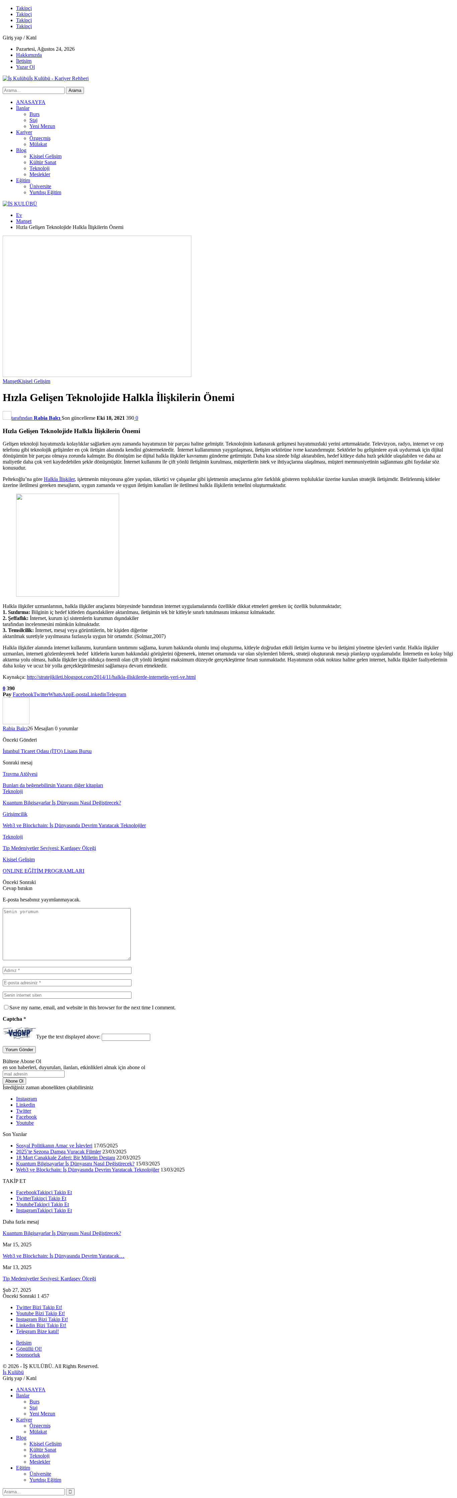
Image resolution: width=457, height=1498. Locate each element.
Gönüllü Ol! (29, 1349)
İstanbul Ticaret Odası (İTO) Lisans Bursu (47, 751)
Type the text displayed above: (68, 1037)
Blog (21, 150)
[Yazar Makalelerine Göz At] (16, 722)
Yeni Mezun (42, 126)
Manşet (10, 381)
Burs (34, 114)
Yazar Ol (25, 67)
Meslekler (39, 174)
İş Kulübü (13, 1372)
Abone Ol (14, 1081)
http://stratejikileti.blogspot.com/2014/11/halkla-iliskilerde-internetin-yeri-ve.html (111, 677)
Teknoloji (39, 168)
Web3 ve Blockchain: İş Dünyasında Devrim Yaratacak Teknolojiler (87, 1169)
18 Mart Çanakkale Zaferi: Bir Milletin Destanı (65, 1157)
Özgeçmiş (40, 138)
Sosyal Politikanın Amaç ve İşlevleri (54, 1145)
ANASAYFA (30, 102)
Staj (33, 120)
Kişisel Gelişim (45, 156)
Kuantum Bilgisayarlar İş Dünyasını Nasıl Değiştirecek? (75, 1163)
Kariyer (24, 132)
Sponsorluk (28, 1355)
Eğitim (23, 180)
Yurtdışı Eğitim (45, 192)
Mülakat (38, 144)
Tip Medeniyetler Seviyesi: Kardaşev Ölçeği (49, 1278)
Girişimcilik (15, 814)
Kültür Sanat (42, 162)
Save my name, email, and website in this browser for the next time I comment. (92, 1007)
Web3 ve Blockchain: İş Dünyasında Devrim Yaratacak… (63, 1256)
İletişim (23, 61)
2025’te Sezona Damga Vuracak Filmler (58, 1151)
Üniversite (40, 186)
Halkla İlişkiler (59, 479)
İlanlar (22, 108)
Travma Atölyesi (20, 774)
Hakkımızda (29, 55)
